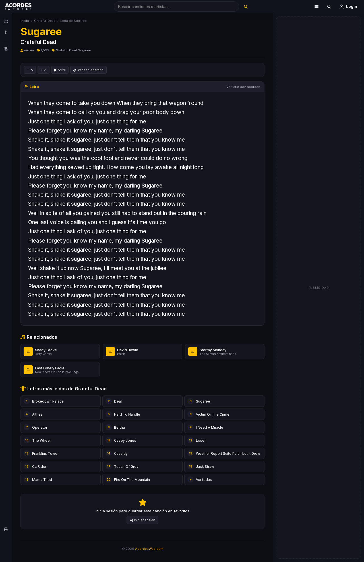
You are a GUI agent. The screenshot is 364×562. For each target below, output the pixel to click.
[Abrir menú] (316, 6)
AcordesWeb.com (149, 549)
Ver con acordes (91, 70)
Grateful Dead (44, 21)
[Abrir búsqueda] (329, 6)
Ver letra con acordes (243, 87)
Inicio (24, 21)
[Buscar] (245, 6)
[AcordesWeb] (25, 6)
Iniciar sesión (144, 520)
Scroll (61, 69)
